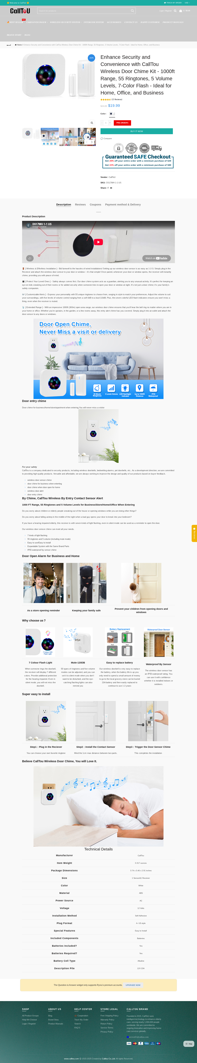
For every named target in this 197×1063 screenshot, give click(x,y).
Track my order (174, 3)
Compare (108, 138)
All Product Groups (30, 1015)
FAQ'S (77, 1028)
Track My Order (81, 1020)
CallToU (112, 177)
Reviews (80, 204)
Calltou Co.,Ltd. (108, 1059)
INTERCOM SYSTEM (94, 22)
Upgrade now (133, 985)
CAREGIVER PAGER (36, 22)
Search (132, 11)
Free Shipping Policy (109, 1015)
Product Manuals (55, 1024)
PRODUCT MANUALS (173, 22)
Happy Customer (150, 22)
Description (63, 204)
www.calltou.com (71, 1059)
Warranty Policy (107, 1020)
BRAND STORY (14, 35)
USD (186, 3)
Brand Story (53, 1020)
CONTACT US (130, 22)
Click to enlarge (91, 122)
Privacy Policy (107, 1032)
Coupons (95, 204)
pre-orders (122, 123)
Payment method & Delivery (123, 204)
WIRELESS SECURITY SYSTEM (65, 22)
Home (19, 45)
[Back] (9, 45)
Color (103, 114)
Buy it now (137, 131)
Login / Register (165, 11)
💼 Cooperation (81, 1015)
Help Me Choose (29, 1020)
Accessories (114, 22)
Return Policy (106, 1024)
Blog (27, 35)
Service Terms (107, 1028)
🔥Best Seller (16, 21)
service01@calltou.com (139, 1037)
